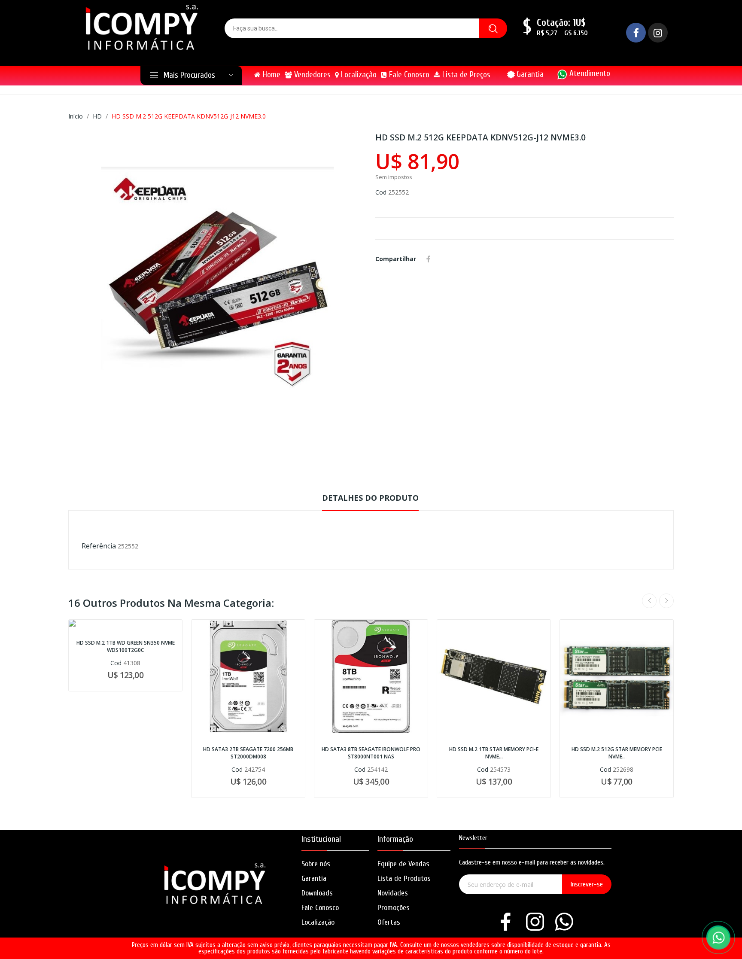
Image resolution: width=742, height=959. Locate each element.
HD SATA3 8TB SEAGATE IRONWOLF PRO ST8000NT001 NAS (371, 753)
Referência (99, 546)
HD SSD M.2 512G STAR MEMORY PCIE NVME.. (617, 753)
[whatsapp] (564, 922)
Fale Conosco (320, 907)
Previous (649, 601)
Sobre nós (315, 863)
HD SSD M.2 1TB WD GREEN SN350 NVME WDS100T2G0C (125, 646)
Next (666, 601)
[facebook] (506, 922)
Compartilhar (428, 259)
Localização (318, 922)
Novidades (392, 893)
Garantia (530, 74)
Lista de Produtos (404, 878)
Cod (380, 192)
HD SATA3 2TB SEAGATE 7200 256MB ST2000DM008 (248, 753)
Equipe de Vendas (403, 863)
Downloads (317, 893)
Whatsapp (441, 259)
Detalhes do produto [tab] (370, 498)
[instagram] (535, 922)
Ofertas (388, 922)
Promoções (393, 907)
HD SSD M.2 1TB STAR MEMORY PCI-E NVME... (493, 753)
